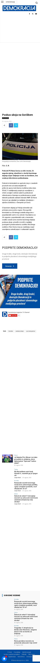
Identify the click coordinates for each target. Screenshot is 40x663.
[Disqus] (20, 364)
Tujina (16, 469)
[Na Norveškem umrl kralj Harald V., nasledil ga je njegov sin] (7, 473)
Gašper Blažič (17, 477)
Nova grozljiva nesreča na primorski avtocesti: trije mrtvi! (25, 642)
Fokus (15, 455)
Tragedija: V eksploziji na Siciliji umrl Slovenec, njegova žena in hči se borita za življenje (25, 631)
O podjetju (17, 652)
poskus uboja (19, 331)
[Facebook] (29, 14)
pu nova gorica (30, 331)
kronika (11, 331)
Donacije (29, 657)
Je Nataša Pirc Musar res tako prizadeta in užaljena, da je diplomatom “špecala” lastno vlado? (25, 460)
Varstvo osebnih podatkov (12, 654)
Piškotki (24, 654)
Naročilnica (21, 657)
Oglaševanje (12, 657)
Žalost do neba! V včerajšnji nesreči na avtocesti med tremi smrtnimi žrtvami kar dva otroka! (26, 499)
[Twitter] (32, 14)
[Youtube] (36, 14)
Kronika (5, 118)
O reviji (9, 652)
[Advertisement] (20, 63)
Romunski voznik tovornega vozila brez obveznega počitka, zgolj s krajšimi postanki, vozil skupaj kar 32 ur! (26, 486)
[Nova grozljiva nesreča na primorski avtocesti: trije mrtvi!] (7, 642)
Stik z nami (31, 654)
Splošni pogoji (26, 652)
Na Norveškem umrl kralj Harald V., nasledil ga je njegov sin (26, 473)
